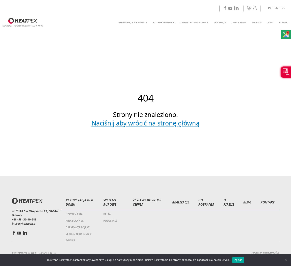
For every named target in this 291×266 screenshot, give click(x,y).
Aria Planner (75, 220)
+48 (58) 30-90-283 (24, 219)
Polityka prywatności (265, 252)
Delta (107, 214)
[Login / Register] (255, 9)
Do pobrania (239, 22)
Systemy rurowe (162, 22)
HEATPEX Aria (74, 214)
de (283, 8)
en (276, 8)
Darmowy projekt (77, 227)
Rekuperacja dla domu (131, 22)
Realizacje (220, 22)
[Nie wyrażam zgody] (286, 260)
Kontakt (284, 22)
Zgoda (238, 259)
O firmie (257, 22)
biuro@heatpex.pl (24, 223)
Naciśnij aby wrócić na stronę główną (145, 123)
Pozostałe (110, 220)
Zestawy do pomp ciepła (194, 22)
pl (269, 8)
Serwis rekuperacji (78, 234)
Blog (270, 22)
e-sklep (70, 240)
